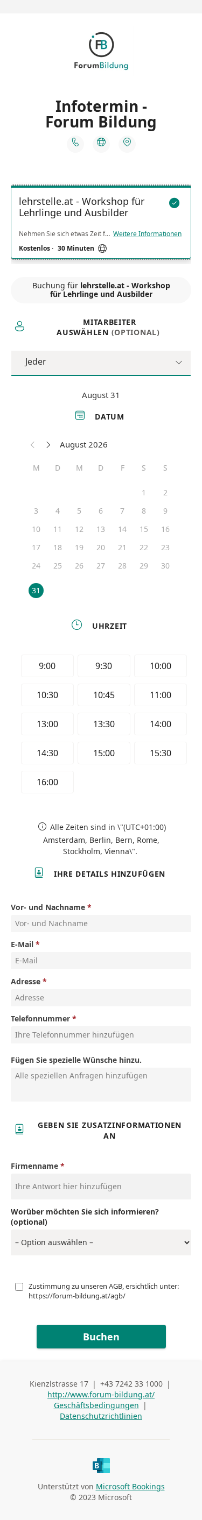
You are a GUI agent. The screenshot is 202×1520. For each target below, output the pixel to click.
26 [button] (79, 565)
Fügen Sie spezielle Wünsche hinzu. (76, 1060)
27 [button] (100, 565)
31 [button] (36, 590)
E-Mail (22, 944)
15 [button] (144, 529)
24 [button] (36, 565)
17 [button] (36, 547)
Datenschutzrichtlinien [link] (101, 1416)
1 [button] (144, 492)
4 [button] (57, 511)
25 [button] (57, 565)
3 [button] (36, 511)
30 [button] (165, 565)
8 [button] (144, 511)
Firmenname (34, 1166)
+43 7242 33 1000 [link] (131, 1384)
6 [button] (101, 511)
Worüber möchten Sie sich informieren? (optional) (85, 1216)
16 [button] (165, 529)
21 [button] (122, 547)
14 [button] (122, 529)
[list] (101, 225)
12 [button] (79, 529)
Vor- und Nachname (48, 907)
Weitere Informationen (147, 234)
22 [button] (144, 547)
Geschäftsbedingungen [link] (96, 1405)
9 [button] (165, 511)
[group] (101, 725)
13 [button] (100, 529)
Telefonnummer (40, 1018)
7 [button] (122, 511)
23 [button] (165, 547)
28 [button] (122, 565)
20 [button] (100, 547)
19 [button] (79, 547)
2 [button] (165, 492)
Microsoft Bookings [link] (130, 1486)
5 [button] (79, 511)
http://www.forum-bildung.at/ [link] (101, 1394)
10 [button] (36, 529)
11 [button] (57, 529)
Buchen (101, 1336)
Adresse (25, 981)
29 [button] (144, 565)
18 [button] (57, 547)
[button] (32, 444)
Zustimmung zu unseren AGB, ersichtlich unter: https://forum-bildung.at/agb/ (104, 1291)
